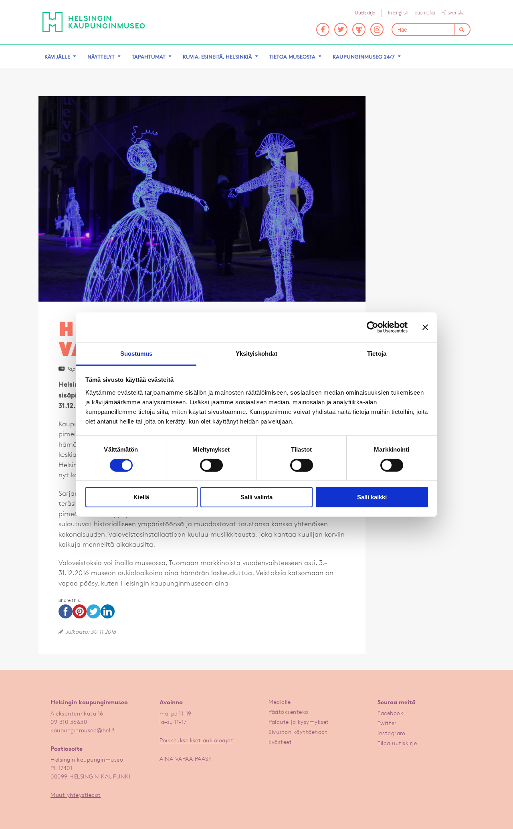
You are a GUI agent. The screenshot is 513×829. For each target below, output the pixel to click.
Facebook (390, 712)
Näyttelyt (101, 56)
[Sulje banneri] (425, 327)
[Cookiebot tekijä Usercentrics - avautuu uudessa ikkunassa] (372, 327)
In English (398, 12)
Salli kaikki (372, 497)
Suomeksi (424, 12)
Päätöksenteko (289, 711)
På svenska (453, 12)
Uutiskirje (365, 13)
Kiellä (141, 497)
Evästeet (280, 741)
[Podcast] (359, 29)
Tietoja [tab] (376, 353)
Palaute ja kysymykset (299, 721)
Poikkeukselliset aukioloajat (196, 740)
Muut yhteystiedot (75, 794)
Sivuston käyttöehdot (298, 731)
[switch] (211, 465)
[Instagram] (377, 29)
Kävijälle (57, 56)
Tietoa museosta (292, 56)
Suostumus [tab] (136, 353)
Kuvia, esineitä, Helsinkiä (217, 56)
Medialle (280, 701)
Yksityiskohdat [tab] (256, 353)
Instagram (392, 733)
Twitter (387, 723)
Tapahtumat (149, 56)
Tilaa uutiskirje (397, 743)
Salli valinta (256, 497)
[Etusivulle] (93, 22)
